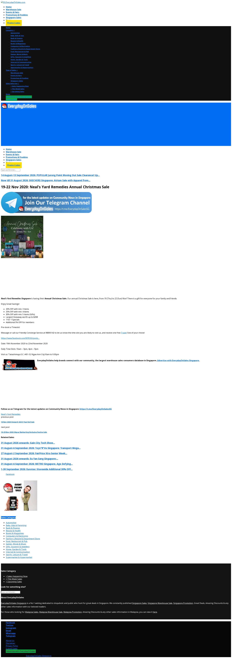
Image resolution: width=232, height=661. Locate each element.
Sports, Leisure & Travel (20, 65)
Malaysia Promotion (72, 612)
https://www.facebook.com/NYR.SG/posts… (20, 338)
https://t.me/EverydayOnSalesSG (96, 409)
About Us (10, 640)
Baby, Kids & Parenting (16, 525)
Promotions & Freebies (17, 15)
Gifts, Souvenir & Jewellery (21, 57)
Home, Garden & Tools (19, 60)
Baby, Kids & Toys (17, 36)
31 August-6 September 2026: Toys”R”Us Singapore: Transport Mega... (40, 447)
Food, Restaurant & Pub (20, 52)
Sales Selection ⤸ (12, 84)
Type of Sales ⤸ (12, 70)
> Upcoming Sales (17, 92)
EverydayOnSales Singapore (13, 603)
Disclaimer (10, 643)
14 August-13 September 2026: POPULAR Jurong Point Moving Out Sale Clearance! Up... (50, 175)
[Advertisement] (73, 128)
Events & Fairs (12, 12)
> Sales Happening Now (20, 86)
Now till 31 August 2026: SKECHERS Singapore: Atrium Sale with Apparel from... (45, 180)
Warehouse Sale (13, 9)
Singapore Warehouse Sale (160, 603)
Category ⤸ (10, 30)
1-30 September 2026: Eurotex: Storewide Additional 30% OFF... (37, 469)
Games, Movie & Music (19, 54)
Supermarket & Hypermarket (22, 68)
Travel (124, 332)
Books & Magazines (18, 44)
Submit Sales (11, 648)
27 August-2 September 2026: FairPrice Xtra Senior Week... (34, 453)
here (155, 612)
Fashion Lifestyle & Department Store (25, 49)
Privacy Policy (12, 646)
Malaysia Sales (31, 612)
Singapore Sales (13, 17)
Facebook (10, 474)
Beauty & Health (17, 41)
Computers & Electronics (20, 46)
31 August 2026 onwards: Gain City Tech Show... (28, 442)
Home (9, 7)
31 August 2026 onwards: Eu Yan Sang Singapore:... (29, 458)
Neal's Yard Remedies (10, 414)
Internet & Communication (21, 62)
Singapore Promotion (183, 603)
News (8, 94)
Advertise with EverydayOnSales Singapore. (178, 360)
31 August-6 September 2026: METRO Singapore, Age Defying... (37, 463)
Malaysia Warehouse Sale (50, 612)
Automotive (15, 33)
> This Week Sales (17, 89)
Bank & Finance (16, 38)
